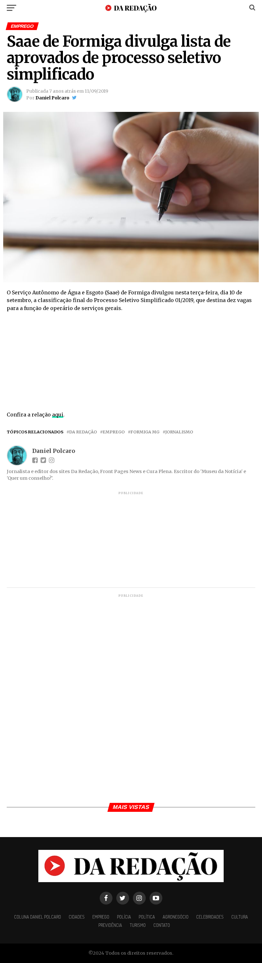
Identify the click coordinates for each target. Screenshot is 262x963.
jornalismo (179, 432)
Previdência (110, 925)
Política (147, 917)
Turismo (138, 925)
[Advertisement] (131, 363)
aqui (57, 414)
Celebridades (210, 917)
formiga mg (144, 432)
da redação (83, 432)
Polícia (124, 917)
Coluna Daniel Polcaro (37, 917)
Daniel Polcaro (52, 98)
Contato (161, 925)
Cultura (239, 917)
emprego (114, 432)
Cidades (77, 917)
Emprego (100, 917)
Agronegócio (176, 917)
